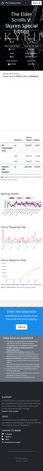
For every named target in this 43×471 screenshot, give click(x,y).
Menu (35, 3)
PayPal (8, 436)
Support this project (10, 411)
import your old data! (28, 287)
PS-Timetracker (13, 2)
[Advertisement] (21, 106)
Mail (7, 439)
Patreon (8, 434)
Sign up (21, 326)
